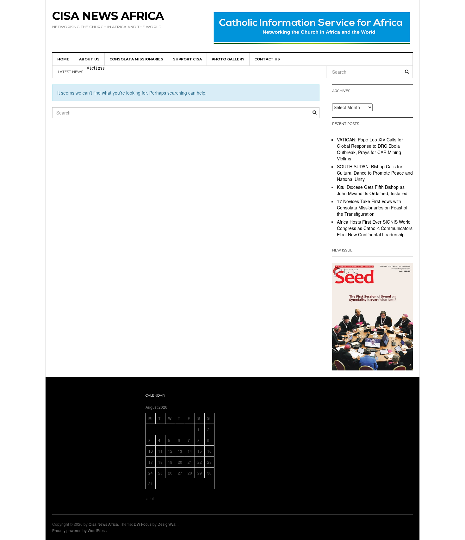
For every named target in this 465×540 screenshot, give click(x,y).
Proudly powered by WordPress (79, 530)
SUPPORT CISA (187, 59)
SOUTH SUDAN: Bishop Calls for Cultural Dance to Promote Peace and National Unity (181, 73)
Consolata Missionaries (136, 59)
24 (150, 472)
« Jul (150, 498)
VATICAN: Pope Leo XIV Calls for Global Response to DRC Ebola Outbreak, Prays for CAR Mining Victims (370, 149)
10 (150, 451)
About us (89, 59)
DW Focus (143, 524)
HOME (63, 59)
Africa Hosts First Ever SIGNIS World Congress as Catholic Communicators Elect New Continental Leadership (374, 228)
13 (180, 451)
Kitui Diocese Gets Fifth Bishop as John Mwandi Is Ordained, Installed (372, 190)
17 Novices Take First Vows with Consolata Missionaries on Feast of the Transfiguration (372, 207)
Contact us (267, 59)
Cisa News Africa (108, 16)
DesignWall (167, 524)
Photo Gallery (228, 59)
